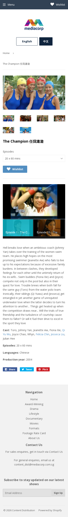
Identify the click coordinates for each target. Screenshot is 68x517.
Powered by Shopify (50, 510)
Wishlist (60, 4)
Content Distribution (23, 510)
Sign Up (58, 493)
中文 (46, 41)
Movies (34, 423)
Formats (34, 428)
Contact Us (56, 451)
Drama (34, 409)
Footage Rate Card (34, 433)
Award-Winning (34, 404)
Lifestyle (34, 413)
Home (6, 53)
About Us (34, 438)
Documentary (34, 418)
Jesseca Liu (57, 334)
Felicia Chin (42, 334)
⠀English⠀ (27, 41)
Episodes (8, 151)
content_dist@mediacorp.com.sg (34, 464)
